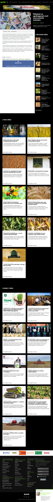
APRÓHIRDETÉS (45, 2)
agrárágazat (28, 59)
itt (20, 51)
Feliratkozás (43, 479)
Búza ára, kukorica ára (7, 483)
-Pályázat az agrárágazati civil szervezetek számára (18, 64)
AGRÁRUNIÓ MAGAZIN (26, 2)
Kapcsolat (29, 486)
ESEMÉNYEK (38, 2)
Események (29, 476)
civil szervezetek (20, 59)
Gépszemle (17, 464)
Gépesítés (4, 472)
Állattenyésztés (5, 471)
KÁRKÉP (16, 467)
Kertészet (4, 469)
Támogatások (14, 31)
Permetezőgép (30, 465)
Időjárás (16, 470)
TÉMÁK (19, 2)
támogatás (8, 59)
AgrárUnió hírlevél (42, 476)
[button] (7, 2)
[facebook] (24, 497)
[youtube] (29, 497)
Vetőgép (29, 464)
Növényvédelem (5, 467)
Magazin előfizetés (19, 485)
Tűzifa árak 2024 (5, 478)
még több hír (38, 110)
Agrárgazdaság (5, 462)
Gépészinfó (17, 472)
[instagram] (26, 497)
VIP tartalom (17, 483)
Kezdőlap (5, 31)
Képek (28, 473)
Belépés (16, 481)
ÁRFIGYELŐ (17, 465)
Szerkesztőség (30, 484)
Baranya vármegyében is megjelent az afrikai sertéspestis (46, 493)
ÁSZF (28, 478)
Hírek (9, 31)
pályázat (13, 59)
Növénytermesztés (6, 466)
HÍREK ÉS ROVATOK (13, 2)
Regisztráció (17, 480)
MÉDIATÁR (33, 2)
